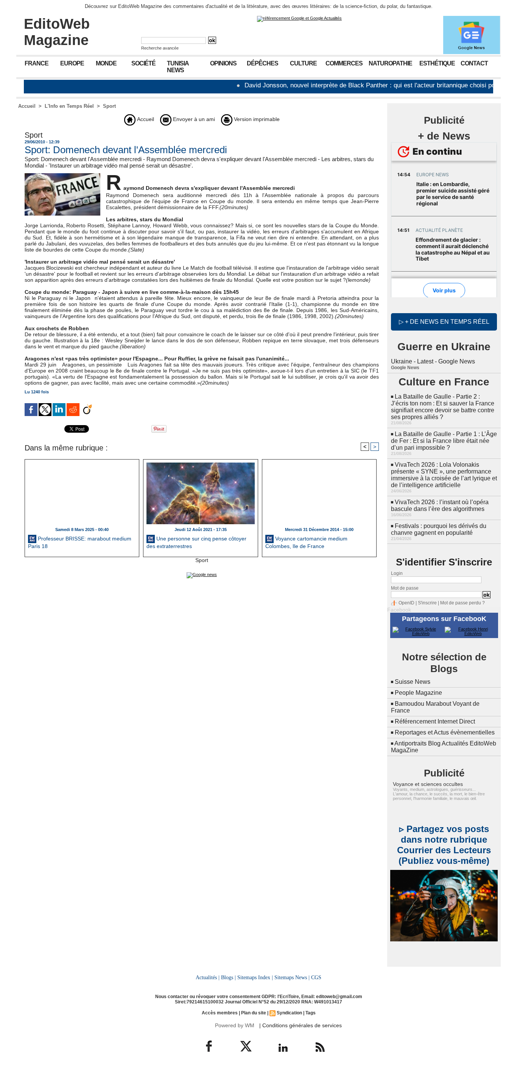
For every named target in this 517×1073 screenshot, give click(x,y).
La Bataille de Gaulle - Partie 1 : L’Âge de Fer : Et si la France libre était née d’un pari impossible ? (444, 441)
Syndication (289, 1013)
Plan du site (253, 1013)
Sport (109, 106)
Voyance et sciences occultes (428, 784)
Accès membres (220, 1013)
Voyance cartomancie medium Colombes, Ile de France (306, 542)
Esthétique (437, 63)
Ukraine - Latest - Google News (433, 361)
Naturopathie (390, 63)
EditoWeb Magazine (57, 32)
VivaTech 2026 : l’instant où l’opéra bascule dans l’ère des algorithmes (440, 505)
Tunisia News (178, 66)
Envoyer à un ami (193, 119)
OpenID (406, 603)
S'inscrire (427, 603)
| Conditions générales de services (300, 1025)
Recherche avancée (160, 48)
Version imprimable (256, 119)
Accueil (27, 106)
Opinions (223, 63)
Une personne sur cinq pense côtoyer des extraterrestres (196, 542)
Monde (106, 63)
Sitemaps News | (292, 977)
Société (143, 63)
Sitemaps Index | (255, 977)
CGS (316, 977)
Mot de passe (405, 588)
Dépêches (262, 63)
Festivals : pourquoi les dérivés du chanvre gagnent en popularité (438, 529)
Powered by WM (234, 1025)
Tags (310, 1013)
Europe (72, 63)
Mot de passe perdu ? (462, 603)
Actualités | (208, 977)
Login (397, 573)
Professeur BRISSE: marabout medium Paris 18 (79, 542)
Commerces (344, 63)
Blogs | (228, 977)
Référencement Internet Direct (435, 721)
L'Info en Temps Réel (69, 106)
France (36, 63)
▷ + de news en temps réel (444, 321)
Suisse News (412, 682)
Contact (474, 63)
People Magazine (418, 692)
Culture (303, 63)
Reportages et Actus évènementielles (445, 732)
